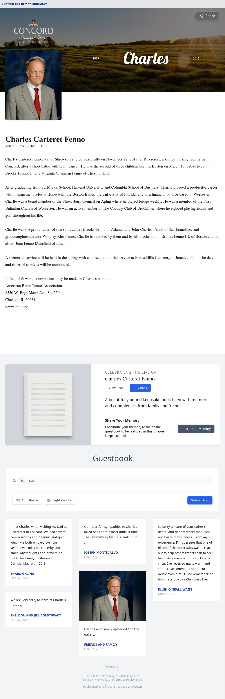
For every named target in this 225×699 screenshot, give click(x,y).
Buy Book (140, 388)
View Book (116, 388)
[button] (112, 596)
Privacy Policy (100, 679)
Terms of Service (124, 679)
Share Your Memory (196, 429)
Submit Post (200, 500)
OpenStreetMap (117, 686)
